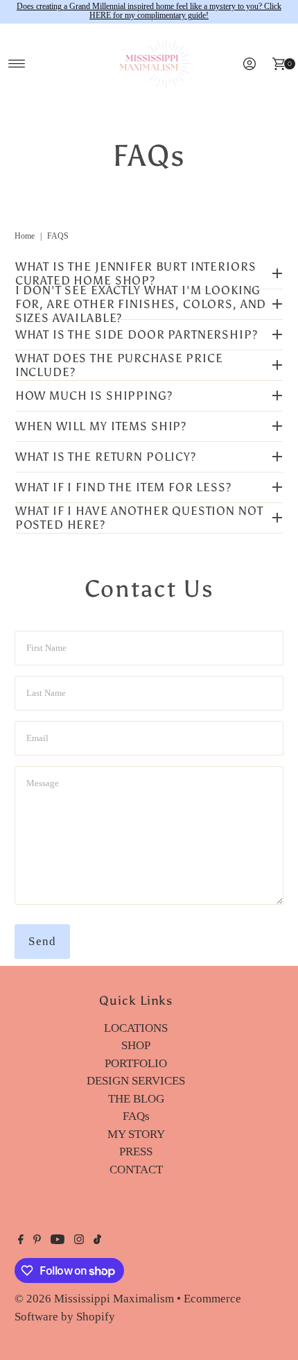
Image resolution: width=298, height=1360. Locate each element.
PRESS (135, 1151)
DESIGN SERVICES (136, 1080)
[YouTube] (57, 1240)
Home (25, 236)
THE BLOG (136, 1098)
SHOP (135, 1045)
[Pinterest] (37, 1240)
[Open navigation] (17, 63)
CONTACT (136, 1169)
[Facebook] (21, 1240)
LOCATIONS (136, 1028)
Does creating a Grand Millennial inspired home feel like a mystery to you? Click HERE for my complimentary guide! (149, 11)
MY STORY (136, 1134)
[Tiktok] (97, 1240)
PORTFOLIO (136, 1063)
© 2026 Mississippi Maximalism (94, 1298)
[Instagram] (79, 1240)
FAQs (136, 1116)
